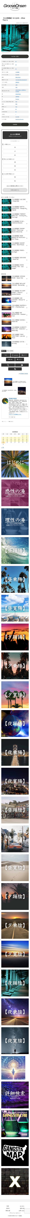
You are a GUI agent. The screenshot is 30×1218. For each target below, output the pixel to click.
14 (18, 439)
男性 (16, 104)
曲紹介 (4, 350)
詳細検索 (15, 124)
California (17, 96)
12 (11, 439)
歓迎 (8, 1206)
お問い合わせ (22, 1210)
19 (11, 440)
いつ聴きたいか (7, 144)
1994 (16, 84)
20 (14, 440)
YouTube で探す (15, 56)
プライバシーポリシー (15, 1213)
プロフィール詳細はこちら (15, 414)
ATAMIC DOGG (13, 398)
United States (18, 94)
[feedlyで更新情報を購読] (22, 365)
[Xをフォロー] (8, 365)
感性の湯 (22, 1208)
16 (26, 439)
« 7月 (2, 447)
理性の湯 (8, 1210)
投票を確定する (15, 190)
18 (7, 440)
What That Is (18, 77)
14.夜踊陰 (17, 72)
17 (3, 440)
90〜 (16, 106)
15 (22, 439)
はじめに (22, 1206)
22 (22, 440)
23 (26, 440)
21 (18, 440)
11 (7, 439)
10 (3, 439)
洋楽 (16, 87)
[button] (19, 359)
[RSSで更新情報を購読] (15, 368)
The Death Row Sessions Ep (21, 79)
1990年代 (17, 82)
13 (14, 439)
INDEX (8, 1208)
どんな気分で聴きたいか (9, 173)
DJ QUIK (17, 74)
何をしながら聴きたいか (9, 159)
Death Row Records (19, 119)
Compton (17, 99)
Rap (16, 101)
